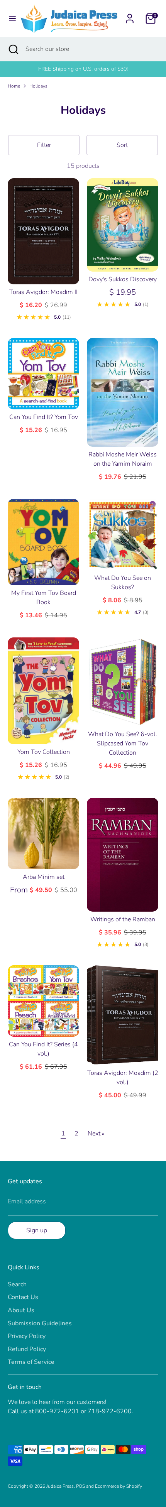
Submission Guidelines (40, 1323)
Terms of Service (31, 1362)
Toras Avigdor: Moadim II (43, 292)
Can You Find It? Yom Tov (43, 417)
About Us (21, 1310)
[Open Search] (13, 49)
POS (80, 1486)
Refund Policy (27, 1349)
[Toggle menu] (10, 18)
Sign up (36, 1230)
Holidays (38, 86)
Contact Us (23, 1297)
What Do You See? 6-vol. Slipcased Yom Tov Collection (122, 743)
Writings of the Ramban (122, 919)
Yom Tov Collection (43, 752)
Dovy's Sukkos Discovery (122, 279)
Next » (96, 1133)
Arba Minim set (43, 877)
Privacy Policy (27, 1336)
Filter (44, 145)
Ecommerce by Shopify (118, 1486)
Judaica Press (60, 1486)
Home (14, 86)
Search (17, 1284)
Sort (122, 145)
